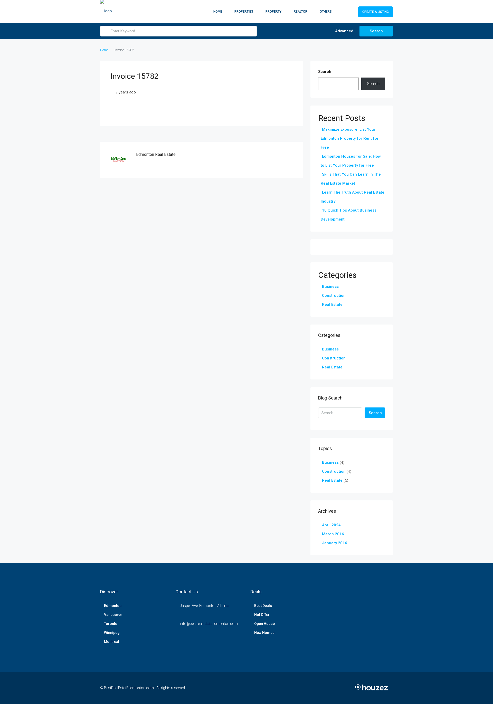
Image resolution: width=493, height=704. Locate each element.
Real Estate (332, 304)
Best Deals (263, 606)
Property (273, 11)
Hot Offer (262, 615)
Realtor (300, 11)
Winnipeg (112, 633)
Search (376, 31)
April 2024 (331, 525)
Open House (264, 624)
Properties (243, 11)
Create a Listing (375, 12)
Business (330, 286)
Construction (334, 295)
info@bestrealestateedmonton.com (209, 624)
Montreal (111, 642)
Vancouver (113, 615)
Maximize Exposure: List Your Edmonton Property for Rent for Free (349, 138)
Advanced (343, 31)
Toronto (110, 624)
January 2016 (334, 543)
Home (217, 11)
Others (326, 11)
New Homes (264, 633)
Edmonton (112, 606)
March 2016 (333, 534)
